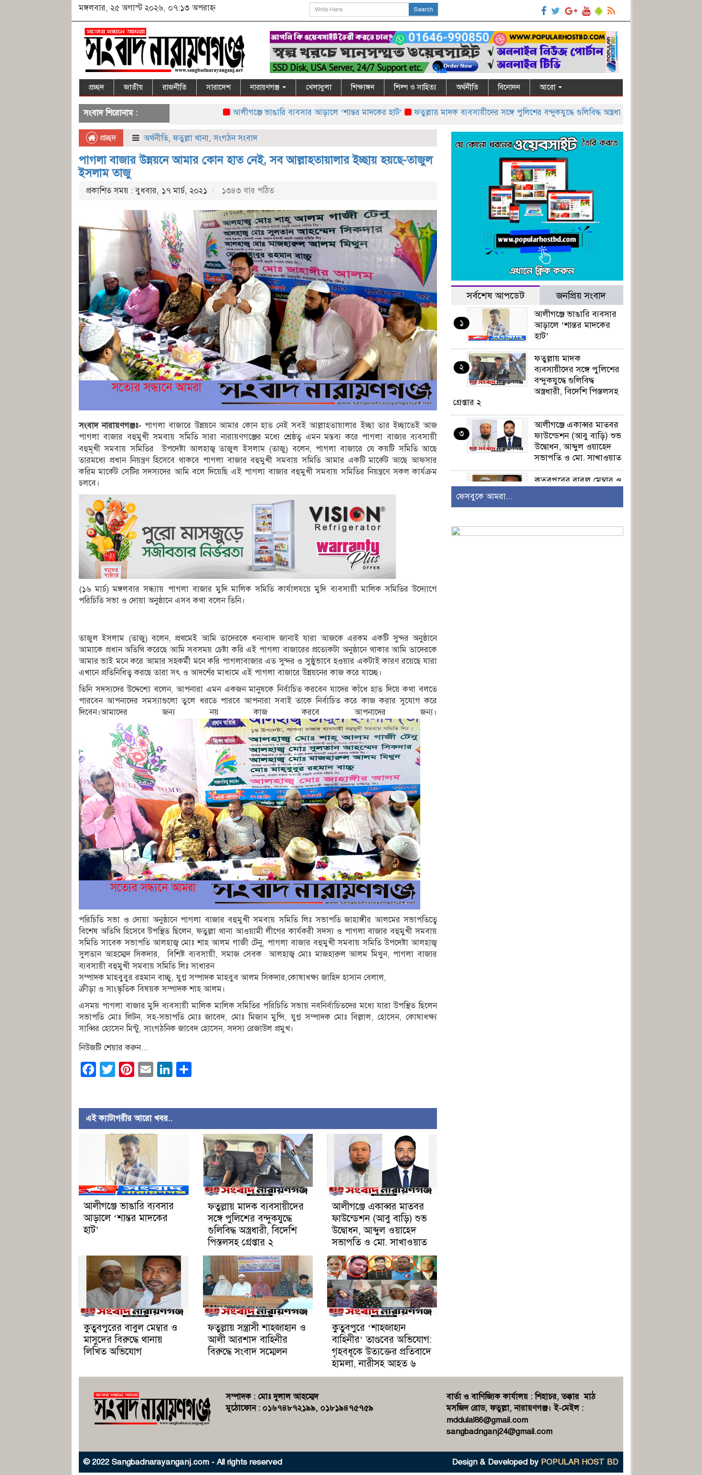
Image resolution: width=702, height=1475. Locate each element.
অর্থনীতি (467, 87)
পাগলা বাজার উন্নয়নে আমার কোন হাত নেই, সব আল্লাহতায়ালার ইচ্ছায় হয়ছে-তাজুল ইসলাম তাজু (256, 166)
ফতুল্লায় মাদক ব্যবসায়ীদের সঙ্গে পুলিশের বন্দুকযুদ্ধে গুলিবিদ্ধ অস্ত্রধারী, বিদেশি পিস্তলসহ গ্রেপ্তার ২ (513, 112)
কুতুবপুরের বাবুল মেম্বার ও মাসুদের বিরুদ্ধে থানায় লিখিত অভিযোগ (131, 1340)
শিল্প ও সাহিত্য (415, 87)
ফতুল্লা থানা (191, 138)
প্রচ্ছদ (96, 87)
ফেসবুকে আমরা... (484, 497)
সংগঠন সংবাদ (235, 138)
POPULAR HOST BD (579, 1462)
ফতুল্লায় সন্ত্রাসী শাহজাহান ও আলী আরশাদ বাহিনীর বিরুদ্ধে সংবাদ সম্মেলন (257, 1340)
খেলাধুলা (318, 87)
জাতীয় (133, 87)
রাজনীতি (174, 87)
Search (423, 9)
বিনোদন (509, 87)
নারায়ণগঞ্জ (265, 87)
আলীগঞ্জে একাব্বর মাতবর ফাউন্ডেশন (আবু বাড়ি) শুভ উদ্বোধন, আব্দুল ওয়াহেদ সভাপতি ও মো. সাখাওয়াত (379, 1224)
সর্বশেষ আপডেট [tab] (495, 296)
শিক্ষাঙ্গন (362, 87)
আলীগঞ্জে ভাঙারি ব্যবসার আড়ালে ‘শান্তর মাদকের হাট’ (268, 112)
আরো (548, 87)
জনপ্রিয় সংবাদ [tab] (581, 296)
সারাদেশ (218, 87)
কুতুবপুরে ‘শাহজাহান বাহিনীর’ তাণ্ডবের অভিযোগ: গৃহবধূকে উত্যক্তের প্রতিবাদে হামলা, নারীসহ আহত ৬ (382, 1346)
